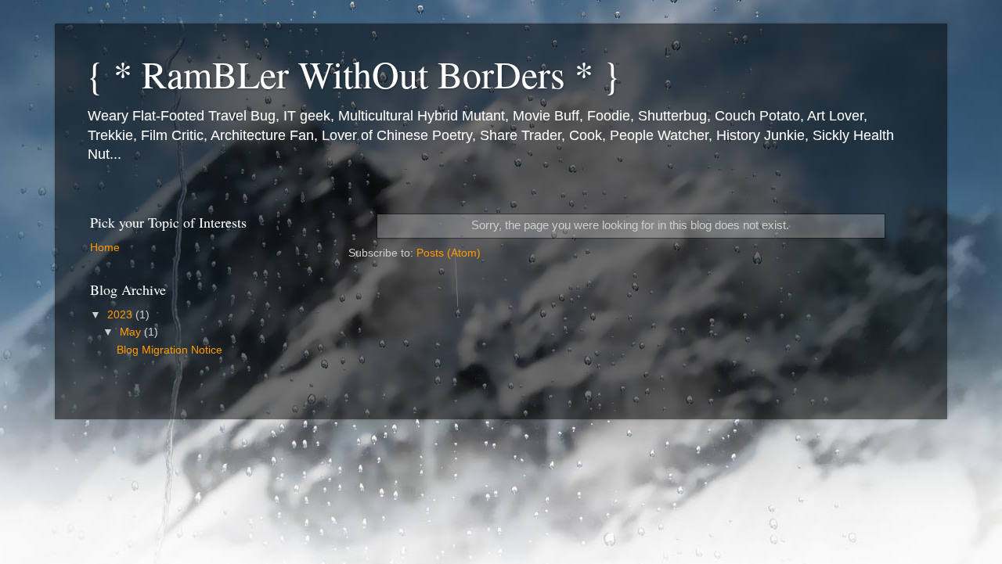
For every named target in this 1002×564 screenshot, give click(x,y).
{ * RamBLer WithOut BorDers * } (353, 73)
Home (105, 247)
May (132, 332)
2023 (121, 315)
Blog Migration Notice (169, 350)
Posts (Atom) (448, 253)
